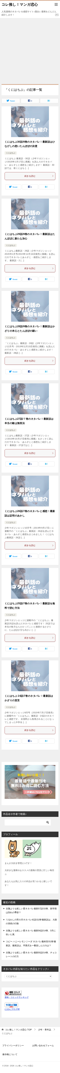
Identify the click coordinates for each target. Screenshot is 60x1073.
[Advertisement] (30, 50)
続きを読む (30, 176)
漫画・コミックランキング (17, 997)
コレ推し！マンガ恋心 (20, 4)
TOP (18, 1029)
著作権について (9, 1054)
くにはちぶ (10, 153)
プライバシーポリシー (13, 1045)
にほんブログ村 (12, 1009)
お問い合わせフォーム (43, 1045)
